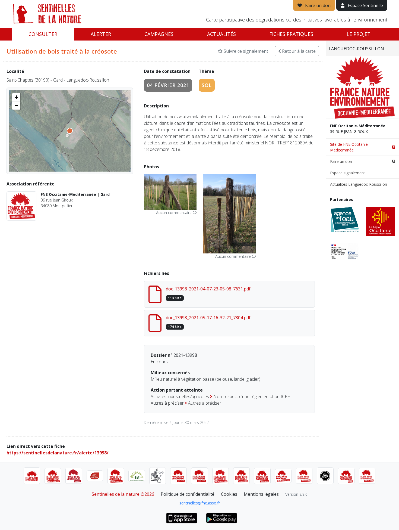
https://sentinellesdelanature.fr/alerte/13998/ (58, 453)
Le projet (358, 34)
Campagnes (158, 34)
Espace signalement (347, 172)
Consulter (42, 34)
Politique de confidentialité (187, 494)
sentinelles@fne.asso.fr (199, 503)
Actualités (221, 34)
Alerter (101, 34)
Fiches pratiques (291, 34)
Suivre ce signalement (245, 51)
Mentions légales (261, 494)
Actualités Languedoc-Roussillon (358, 184)
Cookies (229, 494)
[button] (16, 97)
